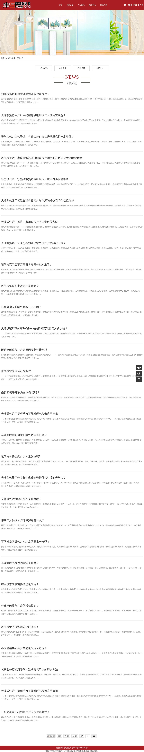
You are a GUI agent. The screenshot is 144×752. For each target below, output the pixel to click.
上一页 (74, 736)
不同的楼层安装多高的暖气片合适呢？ (24, 648)
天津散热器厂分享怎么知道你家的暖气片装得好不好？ (33, 243)
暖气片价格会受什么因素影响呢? (20, 456)
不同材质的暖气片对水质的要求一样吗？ (25, 541)
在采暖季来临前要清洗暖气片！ (20, 584)
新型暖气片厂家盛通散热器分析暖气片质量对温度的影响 (35, 179)
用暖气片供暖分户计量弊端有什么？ (22, 520)
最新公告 (100, 68)
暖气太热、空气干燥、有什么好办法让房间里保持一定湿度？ (37, 136)
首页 (13, 58)
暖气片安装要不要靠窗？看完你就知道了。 (26, 264)
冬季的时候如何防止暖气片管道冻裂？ (24, 435)
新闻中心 (20, 58)
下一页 (66, 736)
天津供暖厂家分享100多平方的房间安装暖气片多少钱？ (34, 328)
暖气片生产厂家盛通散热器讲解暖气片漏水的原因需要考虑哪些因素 (41, 157)
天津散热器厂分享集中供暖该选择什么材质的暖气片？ (33, 477)
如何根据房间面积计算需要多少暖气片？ (25, 93)
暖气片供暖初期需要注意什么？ (20, 285)
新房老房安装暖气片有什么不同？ (21, 307)
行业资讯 (44, 68)
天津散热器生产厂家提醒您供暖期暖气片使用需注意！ (33, 115)
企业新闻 (62, 68)
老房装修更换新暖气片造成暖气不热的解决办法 (29, 669)
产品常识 (81, 68)
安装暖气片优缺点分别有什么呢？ (21, 498)
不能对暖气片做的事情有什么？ (20, 562)
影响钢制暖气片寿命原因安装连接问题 (24, 349)
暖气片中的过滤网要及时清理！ (20, 626)
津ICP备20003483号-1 (79, 748)
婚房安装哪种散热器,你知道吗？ (20, 392)
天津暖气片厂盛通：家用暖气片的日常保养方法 (29, 221)
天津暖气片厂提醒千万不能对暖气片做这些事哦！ (31, 413)
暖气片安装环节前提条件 (16, 371)
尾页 (82, 736)
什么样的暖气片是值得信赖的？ (20, 605)
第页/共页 (51, 736)
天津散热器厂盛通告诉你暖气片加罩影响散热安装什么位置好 (37, 200)
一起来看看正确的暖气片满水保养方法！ (25, 712)
